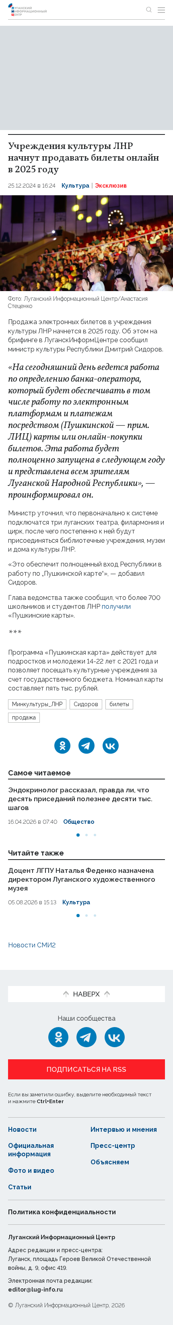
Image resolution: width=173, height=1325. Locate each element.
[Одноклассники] (62, 746)
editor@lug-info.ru (35, 1289)
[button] (78, 835)
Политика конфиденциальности (62, 1212)
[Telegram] (86, 746)
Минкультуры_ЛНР (37, 704)
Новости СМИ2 (32, 945)
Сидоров (86, 704)
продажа (24, 717)
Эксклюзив (111, 185)
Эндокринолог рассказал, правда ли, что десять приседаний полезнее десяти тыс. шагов (80, 799)
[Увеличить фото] (86, 242)
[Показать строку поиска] (149, 10)
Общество (78, 822)
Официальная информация (31, 1150)
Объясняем (110, 1162)
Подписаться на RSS (86, 1069)
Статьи (19, 1187)
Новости (22, 1129)
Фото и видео (31, 1170)
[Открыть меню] (161, 10)
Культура (75, 185)
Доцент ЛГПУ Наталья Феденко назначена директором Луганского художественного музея (81, 879)
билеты (119, 704)
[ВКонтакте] (111, 746)
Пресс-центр (113, 1145)
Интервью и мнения (124, 1129)
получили (116, 606)
